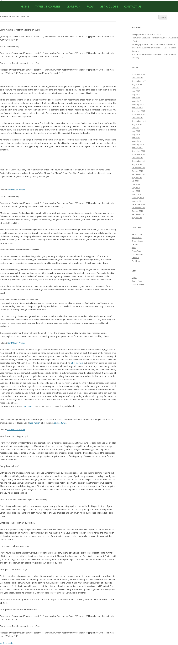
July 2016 (135, 127)
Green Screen (138, 241)
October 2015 (137, 157)
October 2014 (137, 171)
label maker (28, 406)
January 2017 (137, 107)
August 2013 (137, 217)
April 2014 (136, 191)
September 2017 (138, 81)
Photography (137, 254)
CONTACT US (132, 6)
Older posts (6, 643)
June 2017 (136, 91)
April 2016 (136, 137)
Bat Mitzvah (137, 237)
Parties (135, 244)
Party (134, 247)
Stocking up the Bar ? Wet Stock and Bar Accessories (154, 44)
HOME (25, 6)
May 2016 (136, 134)
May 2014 (136, 187)
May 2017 (136, 94)
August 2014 (137, 177)
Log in (134, 277)
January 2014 (137, 201)
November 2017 (138, 74)
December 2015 (138, 151)
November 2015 (138, 154)
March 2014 (136, 194)
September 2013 (138, 214)
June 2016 (136, 131)
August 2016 (137, 124)
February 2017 (138, 104)
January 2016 (137, 147)
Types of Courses (47, 6)
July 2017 (135, 87)
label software (60, 423)
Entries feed (137, 281)
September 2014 (138, 174)
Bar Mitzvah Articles (16, 189)
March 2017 (136, 101)
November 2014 (138, 167)
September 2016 (138, 121)
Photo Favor (137, 251)
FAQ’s (90, 6)
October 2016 (137, 117)
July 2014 (135, 181)
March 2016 (136, 141)
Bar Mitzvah (137, 234)
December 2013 (138, 204)
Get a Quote (109, 6)
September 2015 (138, 161)
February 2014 (138, 197)
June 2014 (136, 184)
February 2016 (138, 144)
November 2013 (138, 207)
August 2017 (137, 84)
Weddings (136, 261)
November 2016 (138, 114)
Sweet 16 (135, 257)
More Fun (73, 6)
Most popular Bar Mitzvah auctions (146, 34)
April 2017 (136, 97)
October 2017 (137, 77)
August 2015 (137, 164)
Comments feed (138, 284)
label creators (77, 363)
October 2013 (137, 211)
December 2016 (138, 111)
